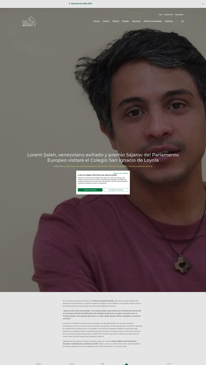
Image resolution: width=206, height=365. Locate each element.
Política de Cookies (121, 173)
